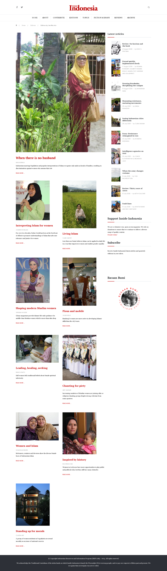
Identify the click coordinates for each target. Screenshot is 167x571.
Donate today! (113, 235)
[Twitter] (22, 7)
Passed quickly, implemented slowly (131, 62)
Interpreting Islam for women (34, 225)
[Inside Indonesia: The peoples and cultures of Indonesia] (83, 7)
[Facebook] (17, 7)
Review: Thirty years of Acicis (132, 189)
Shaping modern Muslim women (36, 308)
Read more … (20, 173)
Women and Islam (27, 445)
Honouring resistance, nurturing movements (131, 102)
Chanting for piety (74, 385)
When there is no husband (35, 158)
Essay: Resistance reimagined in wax (130, 134)
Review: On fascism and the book (132, 45)
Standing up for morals (30, 531)
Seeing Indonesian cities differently (133, 119)
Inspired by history (74, 459)
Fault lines (127, 203)
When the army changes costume (132, 172)
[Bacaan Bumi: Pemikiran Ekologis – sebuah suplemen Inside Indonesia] (129, 298)
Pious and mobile (73, 311)
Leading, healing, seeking (32, 368)
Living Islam (70, 233)
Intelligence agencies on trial (132, 152)
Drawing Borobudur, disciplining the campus (132, 84)
